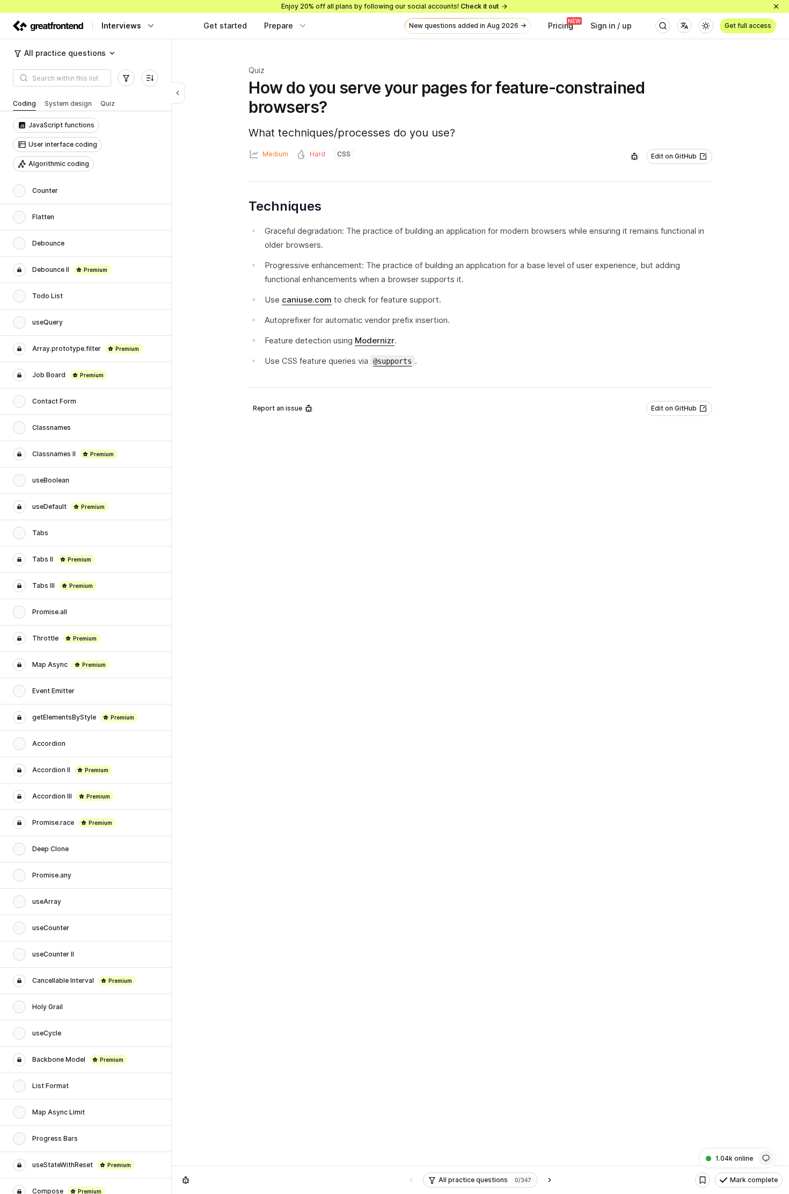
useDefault (49, 506)
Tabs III (43, 585)
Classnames (51, 427)
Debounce (48, 243)
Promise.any (51, 875)
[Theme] (705, 25)
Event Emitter (53, 691)
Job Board (48, 375)
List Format (50, 1086)
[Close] (776, 6)
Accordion (48, 743)
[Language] (684, 25)
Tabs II (42, 559)
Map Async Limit (58, 1112)
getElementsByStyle (64, 717)
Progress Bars (55, 1138)
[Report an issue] (634, 156)
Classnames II (54, 454)
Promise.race (53, 822)
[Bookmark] (702, 1180)
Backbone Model (58, 1059)
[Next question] (549, 1180)
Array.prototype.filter (66, 348)
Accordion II (51, 770)
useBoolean (50, 480)
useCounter (50, 928)
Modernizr (374, 340)
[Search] (662, 25)
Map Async (50, 664)
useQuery (47, 322)
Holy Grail (47, 1007)
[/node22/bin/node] (178, 93)
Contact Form (54, 401)
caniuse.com (307, 299)
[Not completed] (19, 190)
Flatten (43, 217)
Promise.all (49, 612)
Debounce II (50, 269)
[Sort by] (149, 78)
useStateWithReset (62, 1165)
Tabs (40, 533)
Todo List (47, 296)
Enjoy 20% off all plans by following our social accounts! (390, 6)
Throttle (45, 638)
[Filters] (126, 78)
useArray (46, 901)
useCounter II (53, 954)
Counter (45, 190)
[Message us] (765, 1158)
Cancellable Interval (63, 980)
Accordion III (52, 796)
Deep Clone (50, 849)
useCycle (46, 1033)
